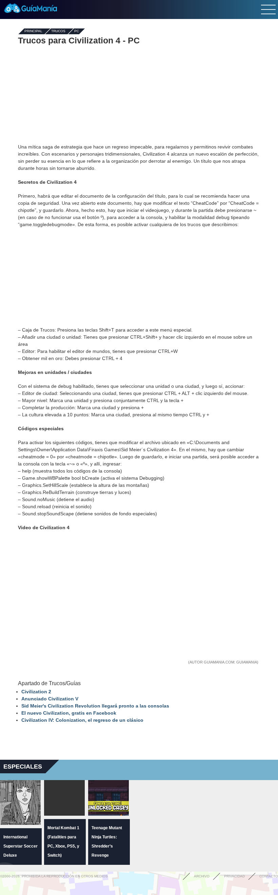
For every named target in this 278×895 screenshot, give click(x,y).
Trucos (58, 31)
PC (76, 31)
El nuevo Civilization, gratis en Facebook (68, 713)
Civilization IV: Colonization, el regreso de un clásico (82, 720)
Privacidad (234, 876)
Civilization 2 (36, 691)
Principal (33, 31)
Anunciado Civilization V (49, 698)
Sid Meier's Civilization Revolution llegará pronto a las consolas (95, 706)
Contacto (268, 876)
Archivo (202, 876)
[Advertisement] (139, 94)
